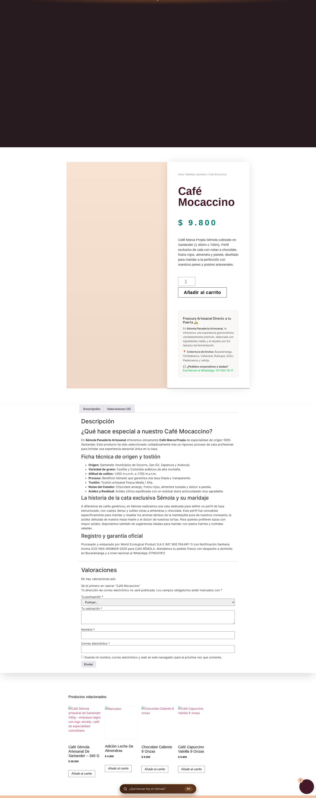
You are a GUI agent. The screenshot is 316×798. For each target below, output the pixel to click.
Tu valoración (91, 608)
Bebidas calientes (196, 174)
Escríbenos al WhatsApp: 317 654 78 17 (208, 370)
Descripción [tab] (91, 409)
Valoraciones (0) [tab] (119, 409)
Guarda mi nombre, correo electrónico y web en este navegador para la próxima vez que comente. (153, 657)
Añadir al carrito (202, 292)
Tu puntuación (92, 596)
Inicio (181, 174)
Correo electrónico (95, 643)
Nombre (88, 629)
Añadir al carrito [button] (82, 773)
